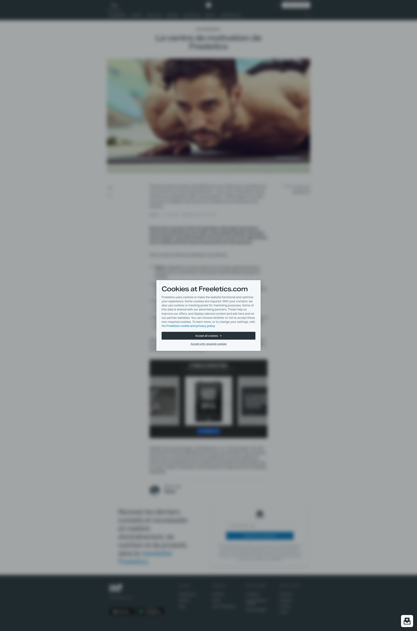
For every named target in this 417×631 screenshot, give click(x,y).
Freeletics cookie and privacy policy (191, 326)
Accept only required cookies (209, 344)
